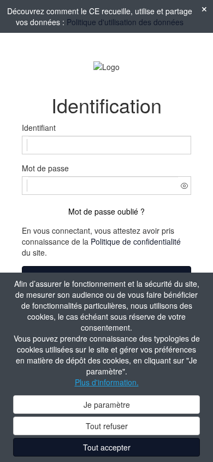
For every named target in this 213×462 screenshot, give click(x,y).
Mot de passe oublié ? (106, 211)
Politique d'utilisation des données (125, 21)
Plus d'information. (107, 382)
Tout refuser (107, 425)
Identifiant (39, 127)
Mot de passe (45, 168)
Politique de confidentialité (136, 241)
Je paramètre (107, 404)
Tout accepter (107, 447)
